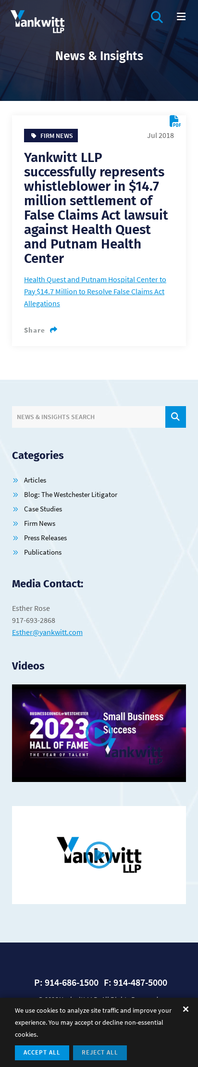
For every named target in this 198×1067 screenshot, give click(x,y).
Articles (35, 479)
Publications (43, 552)
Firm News (39, 523)
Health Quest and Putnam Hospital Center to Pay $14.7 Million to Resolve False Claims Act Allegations (95, 291)
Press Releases (45, 537)
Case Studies (43, 508)
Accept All (42, 1052)
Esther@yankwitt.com (47, 632)
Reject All (100, 1052)
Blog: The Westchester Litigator (70, 494)
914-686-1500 (72, 982)
